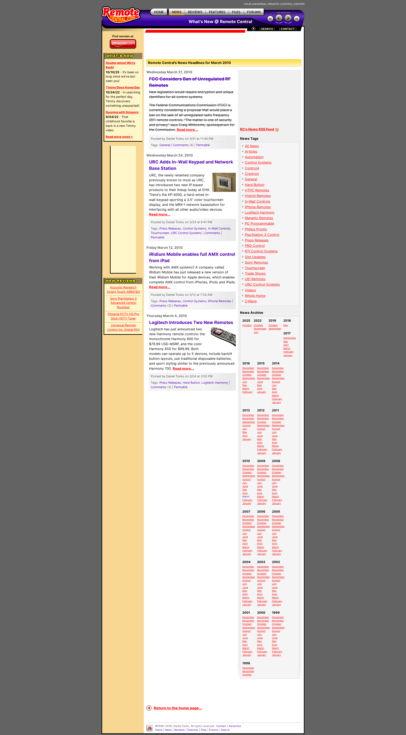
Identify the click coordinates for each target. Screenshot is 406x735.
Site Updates (255, 257)
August (276, 381)
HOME (159, 12)
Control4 (252, 168)
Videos (250, 290)
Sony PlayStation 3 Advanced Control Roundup (123, 303)
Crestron (252, 174)
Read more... (187, 129)
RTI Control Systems (261, 251)
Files (204, 729)
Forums (213, 729)
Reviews (179, 729)
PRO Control (255, 246)
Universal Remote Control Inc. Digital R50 (123, 327)
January (287, 355)
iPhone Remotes (219, 301)
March (286, 348)
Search (225, 729)
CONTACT (288, 28)
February (288, 351)
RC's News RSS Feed (257, 129)
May (285, 325)
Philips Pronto (256, 229)
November (248, 371)
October (247, 325)
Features (192, 729)
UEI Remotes (255, 279)
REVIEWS (195, 12)
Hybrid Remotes (258, 196)
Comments (181, 145)
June (260, 381)
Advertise (235, 726)
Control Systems (194, 228)
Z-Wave (251, 301)
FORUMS (254, 12)
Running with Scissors (122, 112)
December (248, 368)
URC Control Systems (186, 233)
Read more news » (119, 136)
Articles (251, 151)
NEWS (176, 12)
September (260, 328)
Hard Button (191, 382)
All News (252, 146)
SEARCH (267, 28)
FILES (236, 12)
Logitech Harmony (215, 382)
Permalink (203, 145)
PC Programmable (259, 223)
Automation (254, 157)
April (286, 344)
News (168, 729)
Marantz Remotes (259, 218)
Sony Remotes (256, 262)
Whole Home (255, 295)
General (164, 145)
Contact (221, 726)
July (256, 332)
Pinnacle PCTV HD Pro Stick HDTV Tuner (123, 316)
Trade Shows (255, 273)
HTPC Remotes (257, 190)
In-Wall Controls (219, 228)
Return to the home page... (178, 708)
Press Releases (170, 228)
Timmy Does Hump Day (123, 87)
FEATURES (217, 12)
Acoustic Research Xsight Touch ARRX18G (123, 289)
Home (158, 729)
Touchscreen (160, 233)
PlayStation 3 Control (262, 235)
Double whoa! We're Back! (120, 65)
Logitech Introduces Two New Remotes (191, 322)
